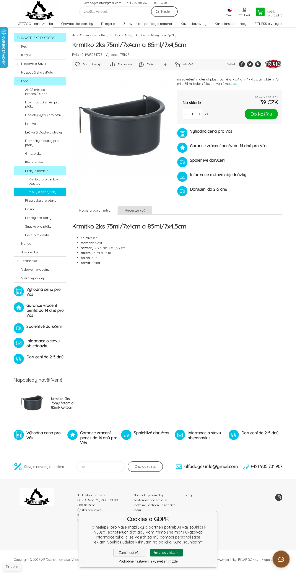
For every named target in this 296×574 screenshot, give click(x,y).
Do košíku (261, 114)
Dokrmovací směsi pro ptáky (42, 104)
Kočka (26, 55)
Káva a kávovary (194, 24)
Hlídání (188, 64)
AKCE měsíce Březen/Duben (36, 92)
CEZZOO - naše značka (35, 24)
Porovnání (125, 64)
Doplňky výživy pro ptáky (44, 115)
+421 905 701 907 (136, 3)
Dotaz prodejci (157, 64)
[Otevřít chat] (281, 559)
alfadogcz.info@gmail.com (102, 3)
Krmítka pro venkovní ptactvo (45, 181)
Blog (188, 495)
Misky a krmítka (37, 171)
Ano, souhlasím (166, 553)
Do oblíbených (93, 64)
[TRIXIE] (273, 64)
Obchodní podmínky (148, 495)
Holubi (29, 209)
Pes (24, 46)
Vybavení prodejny (35, 269)
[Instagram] (278, 497)
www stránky (227, 560)
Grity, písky (33, 153)
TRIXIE (124, 55)
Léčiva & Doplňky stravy (43, 132)
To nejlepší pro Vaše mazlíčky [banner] (40, 10)
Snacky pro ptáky (38, 226)
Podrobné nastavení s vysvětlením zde (148, 561)
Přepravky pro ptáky (40, 200)
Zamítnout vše (129, 553)
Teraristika (29, 261)
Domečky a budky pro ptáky (42, 143)
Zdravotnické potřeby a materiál (147, 24)
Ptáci (25, 81)
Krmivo (30, 124)
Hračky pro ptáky (38, 218)
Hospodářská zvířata (37, 72)
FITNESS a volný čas (270, 24)
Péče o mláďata (37, 235)
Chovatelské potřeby (77, 24)
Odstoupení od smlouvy (151, 500)
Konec (26, 243)
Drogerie (108, 24)
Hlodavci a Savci (33, 64)
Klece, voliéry (35, 162)
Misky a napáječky (43, 192)
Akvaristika (29, 252)
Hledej (165, 11)
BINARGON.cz (248, 560)
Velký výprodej (32, 278)
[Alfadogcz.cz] (73, 35)
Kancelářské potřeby (231, 24)
